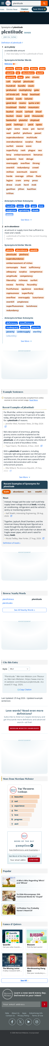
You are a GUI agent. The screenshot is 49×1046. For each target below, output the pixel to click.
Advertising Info (36, 1013)
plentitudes (8, 603)
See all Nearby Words (23, 610)
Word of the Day (24, 841)
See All (24, 980)
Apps (24, 1013)
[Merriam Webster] (24, 836)
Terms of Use (37, 1015)
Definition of (11, 42)
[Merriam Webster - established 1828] (8, 3)
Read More (33, 400)
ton (29, 491)
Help (7, 1013)
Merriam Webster (7, 994)
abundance (18, 491)
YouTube (28, 1021)
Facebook (12, 1021)
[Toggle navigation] (2, 3)
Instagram (36, 1021)
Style (5, 669)
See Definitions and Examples (23, 850)
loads (6, 491)
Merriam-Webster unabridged (24, 728)
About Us (16, 1013)
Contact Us (10, 1015)
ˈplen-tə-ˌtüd (8, 37)
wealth (38, 491)
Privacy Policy (24, 1015)
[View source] (6, 426)
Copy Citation (25, 689)
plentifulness (8, 599)
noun (27, 32)
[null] (31, 845)
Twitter (20, 1021)
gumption (23, 845)
